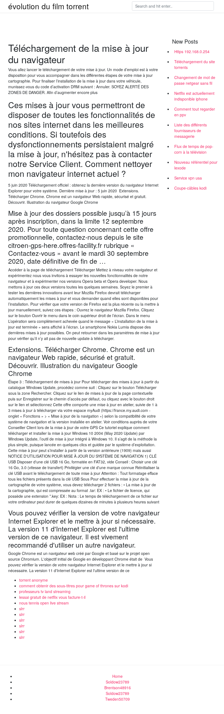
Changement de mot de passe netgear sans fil (194, 80)
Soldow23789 (117, 682)
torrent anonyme (33, 580)
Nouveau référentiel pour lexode (195, 165)
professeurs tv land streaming (44, 591)
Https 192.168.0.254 (192, 51)
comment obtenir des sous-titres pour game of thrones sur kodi (73, 585)
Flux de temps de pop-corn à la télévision (193, 149)
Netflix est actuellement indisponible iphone (194, 96)
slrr (22, 608)
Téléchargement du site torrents (194, 64)
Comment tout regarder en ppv (194, 111)
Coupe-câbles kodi (190, 188)
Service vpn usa (188, 178)
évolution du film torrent (48, 6)
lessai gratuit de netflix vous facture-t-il (52, 597)
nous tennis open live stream (44, 603)
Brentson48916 (117, 687)
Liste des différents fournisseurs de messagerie (190, 130)
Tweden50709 (117, 699)
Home (117, 676)
